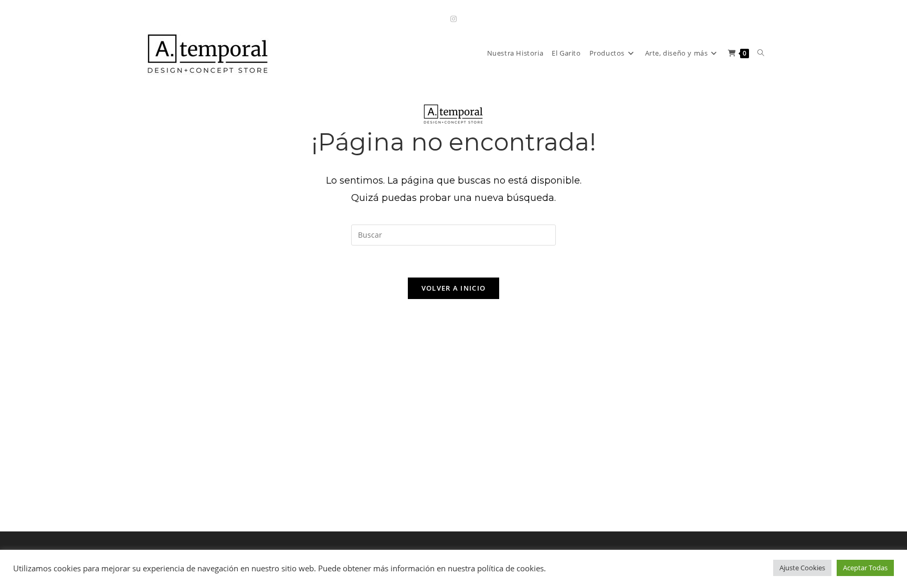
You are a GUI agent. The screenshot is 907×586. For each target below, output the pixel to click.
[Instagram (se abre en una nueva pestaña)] (453, 18)
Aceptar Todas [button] (865, 567)
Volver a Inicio (453, 288)
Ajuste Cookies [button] (802, 567)
